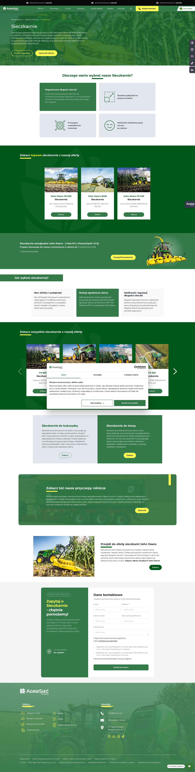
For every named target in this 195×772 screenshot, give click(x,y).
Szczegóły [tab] (97, 375)
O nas (67, 8)
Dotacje (80, 8)
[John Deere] (186, 9)
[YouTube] (113, 736)
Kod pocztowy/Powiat (131, 616)
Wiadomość (99, 627)
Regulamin (25, 759)
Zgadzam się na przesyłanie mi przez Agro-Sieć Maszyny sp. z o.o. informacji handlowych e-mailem (122, 648)
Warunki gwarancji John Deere (46, 759)
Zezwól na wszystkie (130, 403)
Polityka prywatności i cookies (122, 762)
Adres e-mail (99, 616)
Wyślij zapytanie (22, 53)
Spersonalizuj (96, 403)
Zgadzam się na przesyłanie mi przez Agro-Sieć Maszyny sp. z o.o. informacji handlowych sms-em (122, 654)
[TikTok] (192, 63)
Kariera (110, 8)
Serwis (60, 713)
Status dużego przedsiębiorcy (72, 762)
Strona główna (17, 20)
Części (60, 719)
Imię (96, 604)
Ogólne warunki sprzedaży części (77, 759)
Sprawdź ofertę (46, 53)
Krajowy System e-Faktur (105, 759)
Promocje (54, 8)
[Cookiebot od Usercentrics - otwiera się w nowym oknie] (136, 367)
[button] (131, 8)
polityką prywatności (108, 641)
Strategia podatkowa (97, 762)
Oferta (40, 8)
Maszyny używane (34, 718)
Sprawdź (142, 510)
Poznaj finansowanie (123, 257)
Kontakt (121, 8)
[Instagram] (109, 736)
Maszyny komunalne (35, 724)
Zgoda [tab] (63, 375)
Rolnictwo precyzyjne (67, 725)
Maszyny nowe (33, 713)
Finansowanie (33, 730)
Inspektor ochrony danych (149, 762)
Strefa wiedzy (97, 8)
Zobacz (61, 214)
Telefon (125, 604)
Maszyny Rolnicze (32, 20)
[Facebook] (118, 736)
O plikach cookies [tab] (131, 375)
